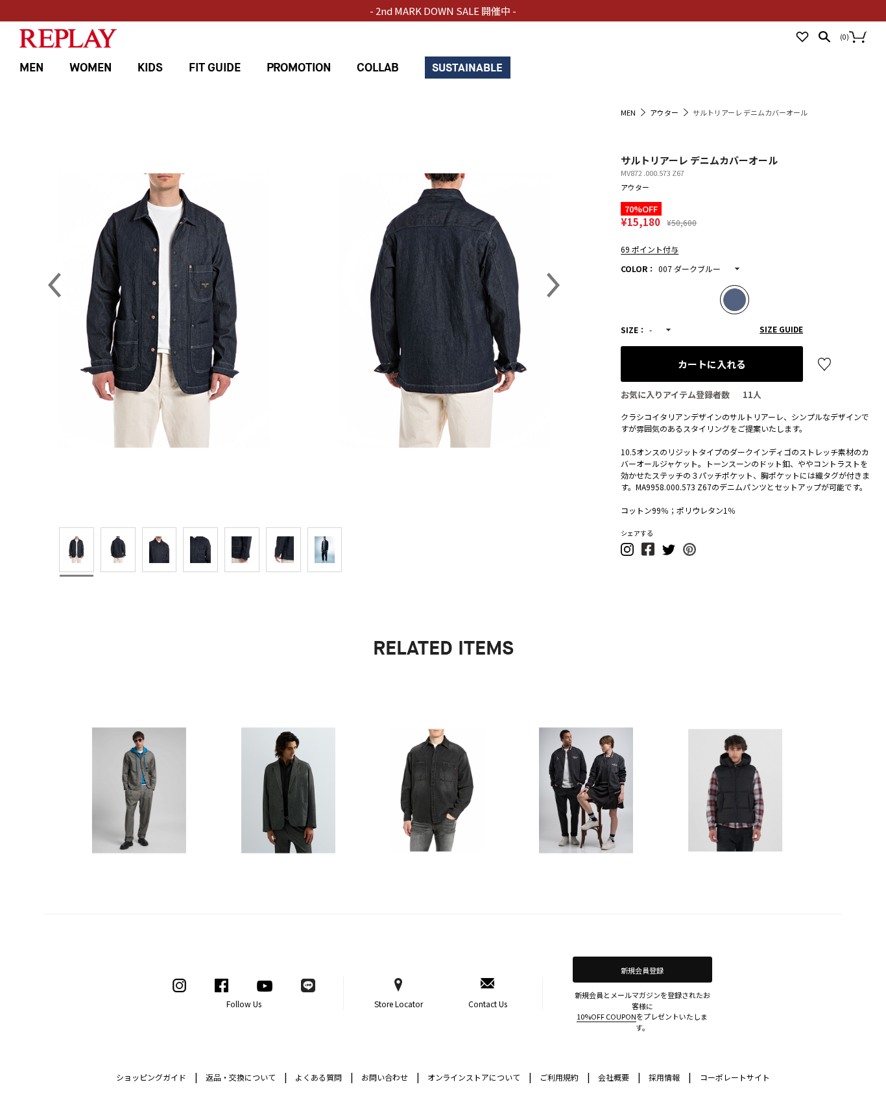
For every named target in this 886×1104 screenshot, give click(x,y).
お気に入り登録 (824, 364)
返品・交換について (246, 1076)
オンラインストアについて (480, 1076)
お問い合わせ (390, 1076)
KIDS (150, 68)
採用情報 (664, 1077)
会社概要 (619, 1076)
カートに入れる (712, 364)
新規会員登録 (642, 970)
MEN (31, 68)
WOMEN (90, 68)
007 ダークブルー (689, 268)
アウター (635, 187)
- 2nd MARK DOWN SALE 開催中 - (443, 11)
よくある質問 (324, 1076)
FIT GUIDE (215, 68)
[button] (628, 553)
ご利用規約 (565, 1076)
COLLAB (378, 68)
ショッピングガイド (157, 1076)
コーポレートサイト (735, 1077)
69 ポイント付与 (649, 249)
